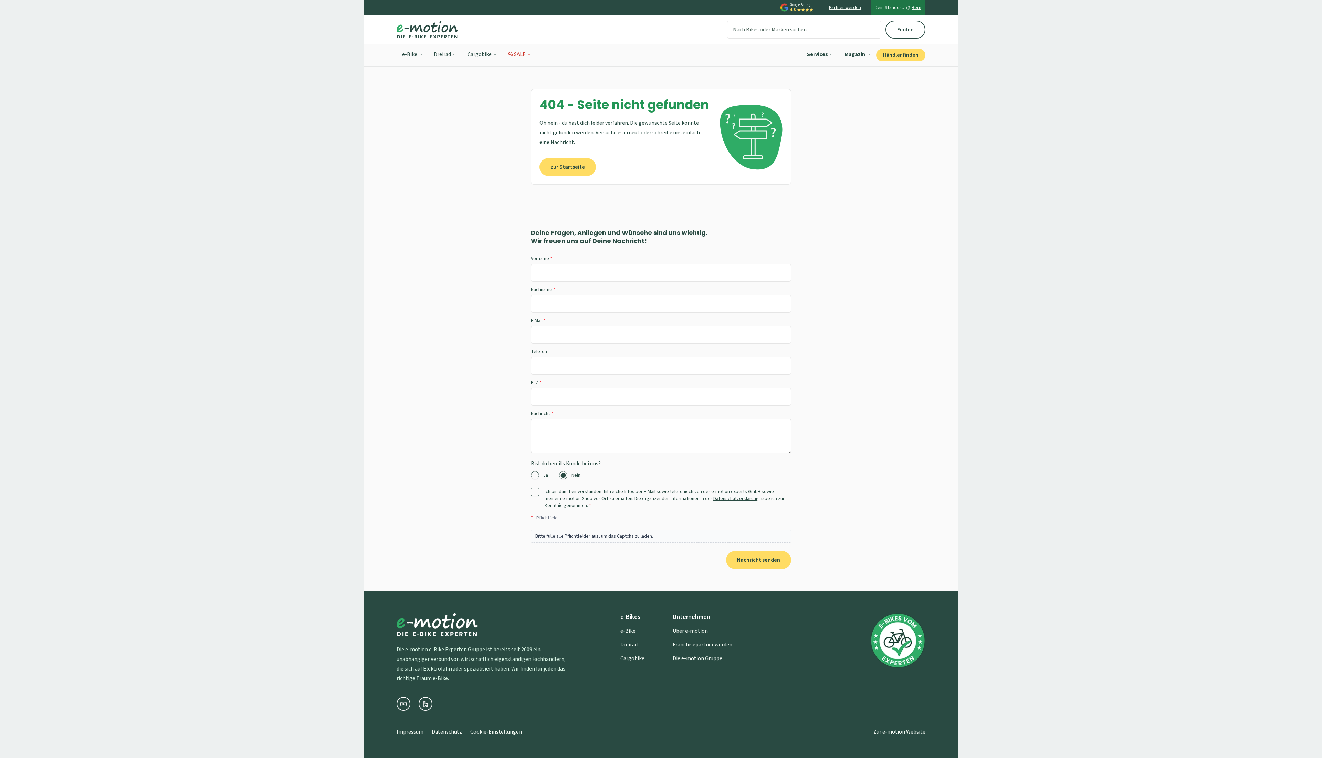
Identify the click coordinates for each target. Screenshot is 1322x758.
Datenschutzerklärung (736, 498)
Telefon (539, 351)
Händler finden (901, 55)
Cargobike (480, 54)
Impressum (410, 732)
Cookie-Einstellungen (496, 732)
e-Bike (409, 54)
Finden (905, 29)
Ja (545, 475)
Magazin (854, 54)
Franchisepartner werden (702, 644)
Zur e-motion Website (899, 732)
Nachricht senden (758, 560)
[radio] (535, 475)
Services (817, 54)
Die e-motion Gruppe (697, 658)
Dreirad (442, 54)
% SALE (517, 54)
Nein (575, 475)
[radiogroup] (661, 475)
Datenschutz (447, 732)
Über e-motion (690, 631)
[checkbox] (535, 492)
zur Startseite (567, 167)
